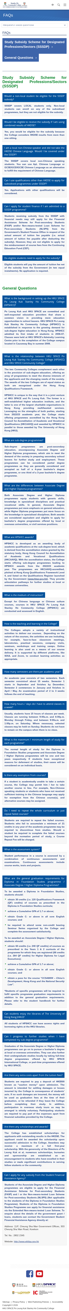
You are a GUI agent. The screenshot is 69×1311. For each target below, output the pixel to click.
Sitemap (6, 1302)
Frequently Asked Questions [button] (18, 25)
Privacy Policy (19, 1302)
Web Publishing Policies (38, 1302)
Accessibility (57, 1302)
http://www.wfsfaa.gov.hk (26, 1241)
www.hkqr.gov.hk (37, 579)
